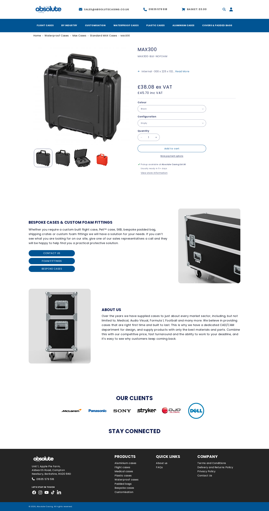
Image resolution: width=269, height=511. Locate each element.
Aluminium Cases (183, 25)
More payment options (171, 156)
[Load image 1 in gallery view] (43, 158)
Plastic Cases (155, 25)
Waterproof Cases (126, 25)
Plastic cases (123, 475)
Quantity (143, 131)
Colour (142, 102)
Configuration (147, 116)
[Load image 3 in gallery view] (82, 158)
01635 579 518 (158, 9)
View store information (154, 172)
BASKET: (197, 9)
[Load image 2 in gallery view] (63, 158)
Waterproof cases (127, 479)
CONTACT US (51, 253)
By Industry (69, 25)
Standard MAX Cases (103, 35)
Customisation (95, 25)
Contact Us (204, 475)
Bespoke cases (124, 488)
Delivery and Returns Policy (215, 467)
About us (162, 463)
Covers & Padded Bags (217, 25)
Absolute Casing (45, 506)
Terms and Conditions (211, 463)
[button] (224, 9)
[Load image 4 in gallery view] (102, 158)
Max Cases (79, 35)
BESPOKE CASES (52, 269)
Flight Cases (45, 25)
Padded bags (123, 484)
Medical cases (124, 471)
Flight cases (122, 467)
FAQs (159, 467)
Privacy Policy (206, 471)
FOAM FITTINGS (52, 261)
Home (37, 35)
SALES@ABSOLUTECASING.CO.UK (106, 9)
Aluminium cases (125, 463)
